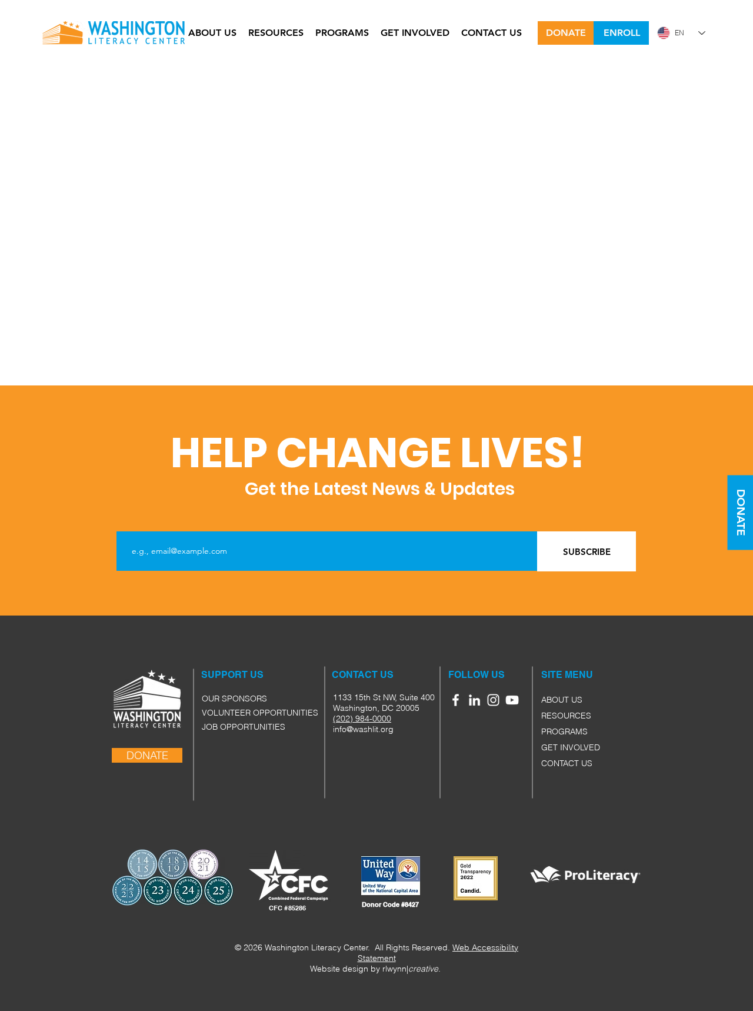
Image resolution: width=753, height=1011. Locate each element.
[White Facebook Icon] (456, 700)
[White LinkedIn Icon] (474, 700)
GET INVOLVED (570, 747)
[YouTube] (512, 700)
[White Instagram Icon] (493, 700)
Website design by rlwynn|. (375, 968)
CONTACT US (566, 763)
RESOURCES (566, 715)
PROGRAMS (564, 731)
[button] (554, 675)
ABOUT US (561, 699)
